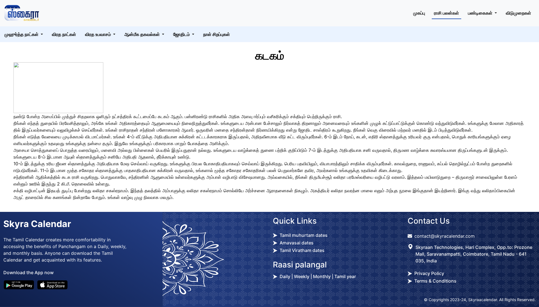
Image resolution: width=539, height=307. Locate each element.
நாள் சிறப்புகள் (216, 34)
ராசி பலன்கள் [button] (446, 13)
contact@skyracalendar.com (444, 236)
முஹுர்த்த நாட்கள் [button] (22, 34)
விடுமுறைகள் (518, 13)
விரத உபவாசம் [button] (98, 34)
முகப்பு (419, 13)
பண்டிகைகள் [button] (481, 13)
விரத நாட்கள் (64, 34)
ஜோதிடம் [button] (182, 34)
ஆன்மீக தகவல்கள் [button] (142, 34)
